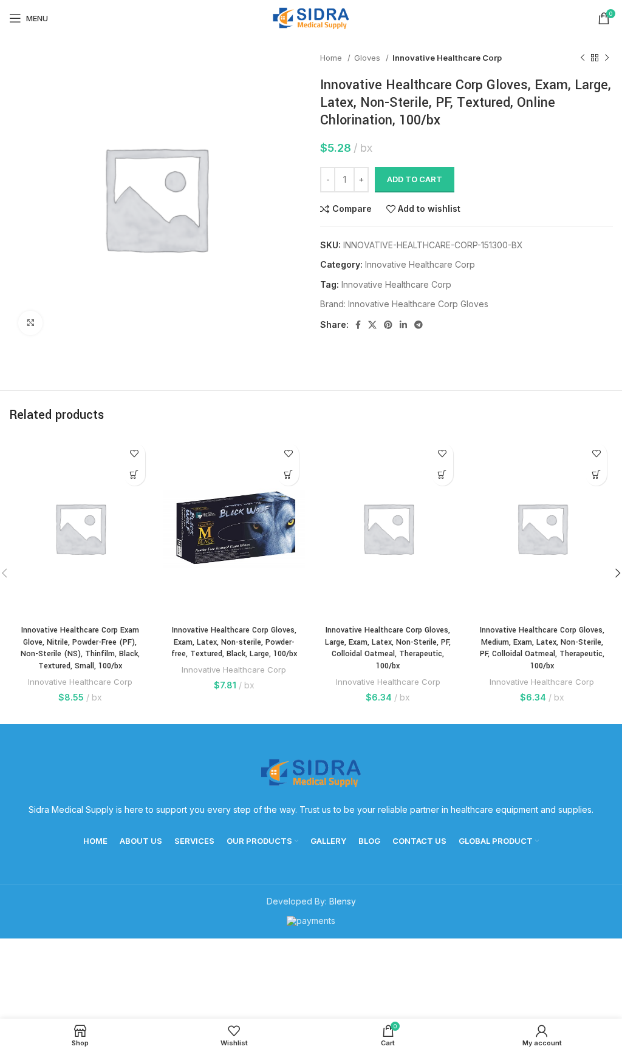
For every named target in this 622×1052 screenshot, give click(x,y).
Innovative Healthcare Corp (447, 58)
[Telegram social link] (418, 325)
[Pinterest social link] (388, 325)
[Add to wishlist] (134, 453)
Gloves (368, 58)
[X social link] (372, 325)
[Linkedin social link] (403, 325)
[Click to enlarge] (30, 323)
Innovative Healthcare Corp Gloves (418, 304)
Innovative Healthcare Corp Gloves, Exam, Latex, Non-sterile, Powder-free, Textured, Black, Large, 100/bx (234, 642)
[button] (134, 475)
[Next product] (607, 58)
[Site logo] (311, 17)
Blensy (342, 901)
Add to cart (414, 179)
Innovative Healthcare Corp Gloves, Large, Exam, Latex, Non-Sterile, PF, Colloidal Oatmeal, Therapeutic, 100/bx (388, 648)
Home (332, 58)
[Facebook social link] (358, 325)
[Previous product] (582, 58)
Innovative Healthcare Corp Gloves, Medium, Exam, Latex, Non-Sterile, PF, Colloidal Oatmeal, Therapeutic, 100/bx (542, 648)
